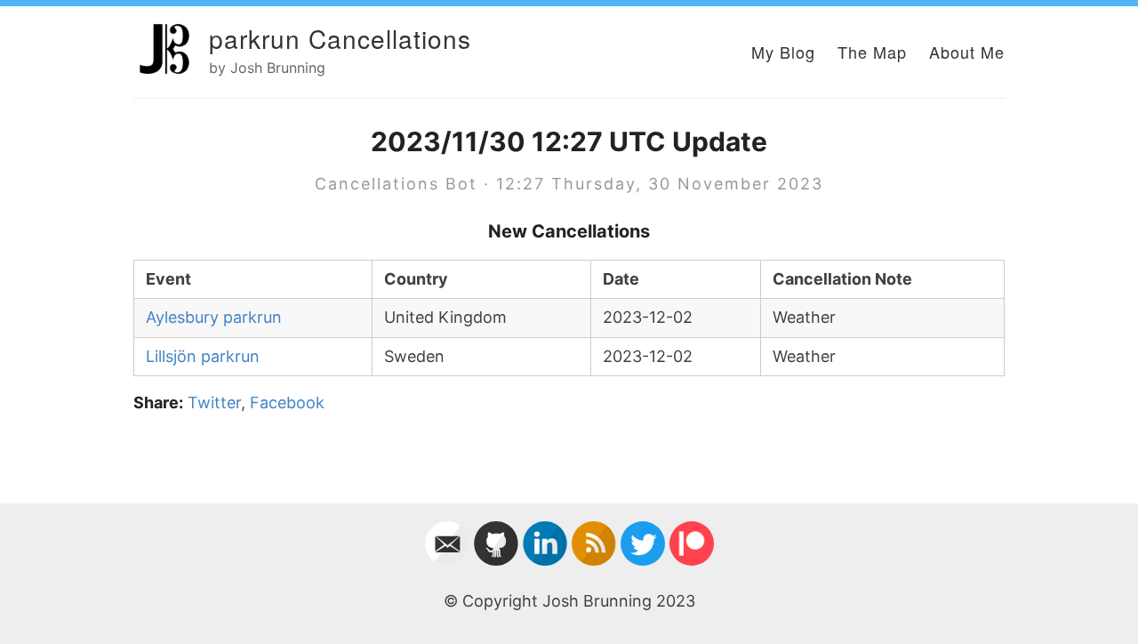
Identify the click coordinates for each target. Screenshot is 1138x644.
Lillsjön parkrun (203, 356)
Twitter (214, 402)
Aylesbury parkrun (214, 317)
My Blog (783, 51)
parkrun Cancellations (340, 38)
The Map (872, 51)
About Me (967, 51)
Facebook (287, 402)
